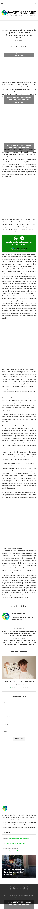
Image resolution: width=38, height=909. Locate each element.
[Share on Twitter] (14, 46)
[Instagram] (23, 888)
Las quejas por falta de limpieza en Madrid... (15, 871)
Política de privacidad (15, 897)
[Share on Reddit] (16, 46)
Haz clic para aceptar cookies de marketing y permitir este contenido (19, 53)
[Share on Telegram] (21, 46)
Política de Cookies (28, 897)
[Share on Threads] (23, 46)
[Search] (32, 3)
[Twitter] (10, 888)
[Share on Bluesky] (25, 46)
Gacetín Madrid (19, 614)
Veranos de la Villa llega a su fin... (20, 681)
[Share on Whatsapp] (19, 46)
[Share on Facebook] (12, 46)
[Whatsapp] (27, 888)
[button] (3, 672)
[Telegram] (14, 888)
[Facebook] (19, 888)
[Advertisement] (19, 125)
